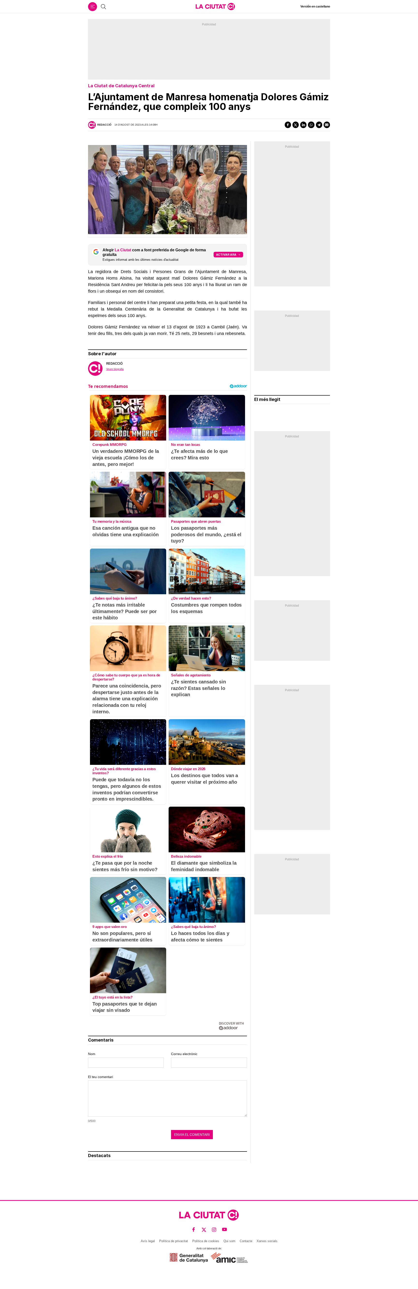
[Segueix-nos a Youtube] (224, 1229)
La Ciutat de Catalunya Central (121, 85)
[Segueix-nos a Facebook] (193, 1229)
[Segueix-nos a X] (204, 1229)
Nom (91, 1054)
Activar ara (226, 254)
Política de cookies (205, 1241)
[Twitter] (295, 125)
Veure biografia (115, 369)
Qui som (229, 1241)
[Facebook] (288, 125)
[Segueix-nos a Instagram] (214, 1229)
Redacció (104, 124)
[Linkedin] (303, 125)
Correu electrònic (184, 1054)
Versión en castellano (315, 6)
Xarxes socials (267, 1241)
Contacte (246, 1241)
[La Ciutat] (215, 6)
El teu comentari (100, 1077)
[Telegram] (319, 125)
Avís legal (148, 1241)
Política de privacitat (173, 1241)
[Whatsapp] (311, 125)
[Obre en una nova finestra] (189, 1257)
